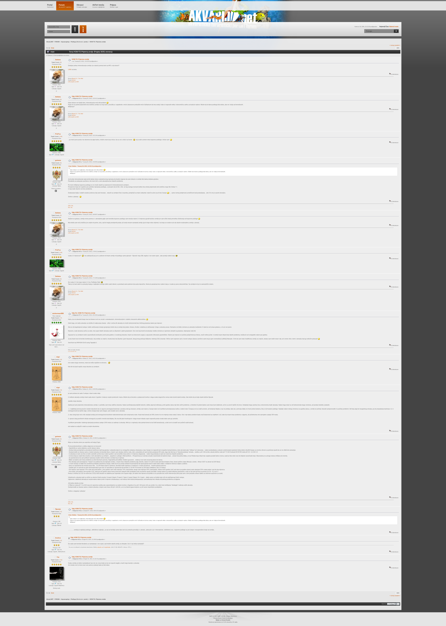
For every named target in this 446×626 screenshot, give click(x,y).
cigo (58, 357)
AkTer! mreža (98, 6)
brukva (58, 538)
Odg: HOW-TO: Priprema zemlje (82, 96)
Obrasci (82, 6)
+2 (60, 540)
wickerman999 (58, 313)
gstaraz (58, 160)
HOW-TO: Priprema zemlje (80, 59)
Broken (74, 80)
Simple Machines (231, 616)
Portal (50, 6)
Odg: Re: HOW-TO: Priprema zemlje (83, 313)
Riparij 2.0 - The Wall (77, 78)
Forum (65, 6)
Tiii (58, 557)
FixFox (58, 134)
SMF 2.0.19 (212, 616)
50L (69, 207)
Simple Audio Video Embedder (223, 618)
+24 (61, 136)
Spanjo (58, 509)
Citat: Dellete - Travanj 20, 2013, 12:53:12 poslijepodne (84, 166)
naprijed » (397, 45)
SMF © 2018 (221, 616)
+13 (61, 560)
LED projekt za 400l (73, 81)
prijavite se (100, 547)
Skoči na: (384, 604)
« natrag (392, 45)
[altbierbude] (56, 191)
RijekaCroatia (393, 26)
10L (72, 207)
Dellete (58, 60)
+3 (60, 359)
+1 (60, 511)
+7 (60, 318)
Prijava (114, 6)
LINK (69, 69)
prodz (85, 41)
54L (72, 205)
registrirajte (107, 547)
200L (69, 205)
